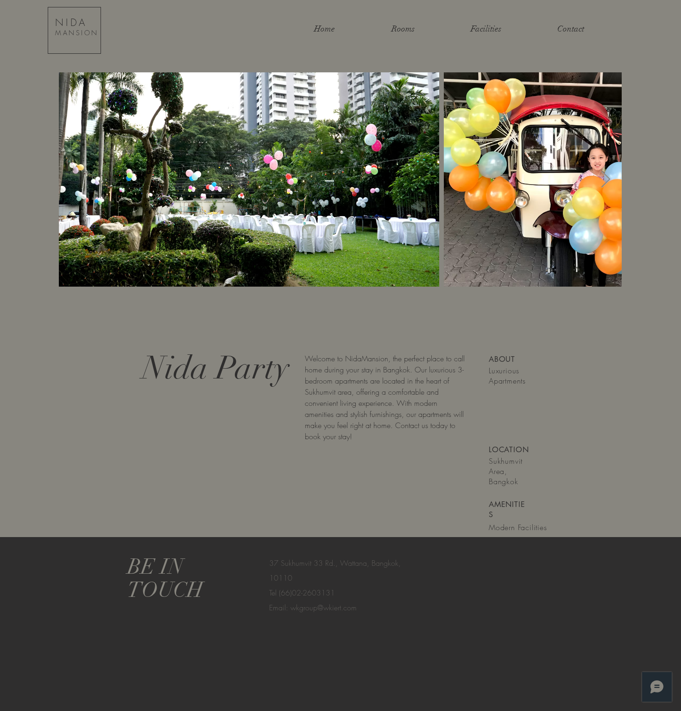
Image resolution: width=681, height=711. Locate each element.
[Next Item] (605, 180)
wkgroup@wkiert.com (323, 607)
